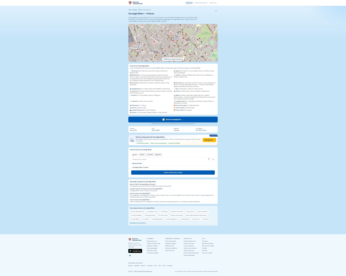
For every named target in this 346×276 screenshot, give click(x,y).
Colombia (150, 265)
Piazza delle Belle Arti (137, 211)
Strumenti (189, 3)
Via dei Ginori (190, 211)
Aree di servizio (170, 250)
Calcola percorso (152, 241)
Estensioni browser (207, 243)
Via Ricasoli (164, 211)
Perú (155, 265)
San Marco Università (177, 211)
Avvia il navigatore (173, 119)
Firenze (140, 9)
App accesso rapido (208, 246)
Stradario (135, 9)
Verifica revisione (189, 250)
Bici (142, 154)
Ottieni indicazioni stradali (173, 172)
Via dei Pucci (196, 219)
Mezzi (158, 154)
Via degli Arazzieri (150, 215)
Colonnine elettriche (171, 248)
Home (130, 9)
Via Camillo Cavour (152, 211)
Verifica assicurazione (190, 248)
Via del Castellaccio (171, 219)
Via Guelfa (145, 219)
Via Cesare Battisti (136, 215)
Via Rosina (206, 219)
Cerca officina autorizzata (191, 253)
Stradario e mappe (152, 246)
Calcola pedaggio (152, 248)
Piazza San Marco (202, 211)
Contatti (204, 248)
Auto (135, 154)
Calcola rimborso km (190, 241)
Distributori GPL (169, 246)
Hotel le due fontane (177, 215)
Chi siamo (205, 241)
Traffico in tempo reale (153, 243)
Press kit (204, 250)
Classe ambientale (189, 255)
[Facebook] (130, 255)
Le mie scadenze (189, 246)
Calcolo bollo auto (189, 243)
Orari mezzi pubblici (152, 253)
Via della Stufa (184, 219)
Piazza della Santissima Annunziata (196, 215)
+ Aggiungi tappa (136, 163)
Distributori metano (170, 243)
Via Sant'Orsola (163, 215)
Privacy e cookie (207, 253)
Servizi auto (213, 3)
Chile (159, 265)
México (143, 265)
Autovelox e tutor (152, 250)
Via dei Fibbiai (135, 219)
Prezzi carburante (170, 241)
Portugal (169, 265)
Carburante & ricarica (201, 3)
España (130, 265)
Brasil (164, 265)
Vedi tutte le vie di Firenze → (138, 223)
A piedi (150, 154)
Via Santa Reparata (157, 219)
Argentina (137, 265)
